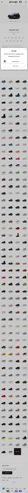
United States (15, 61)
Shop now (15, 66)
